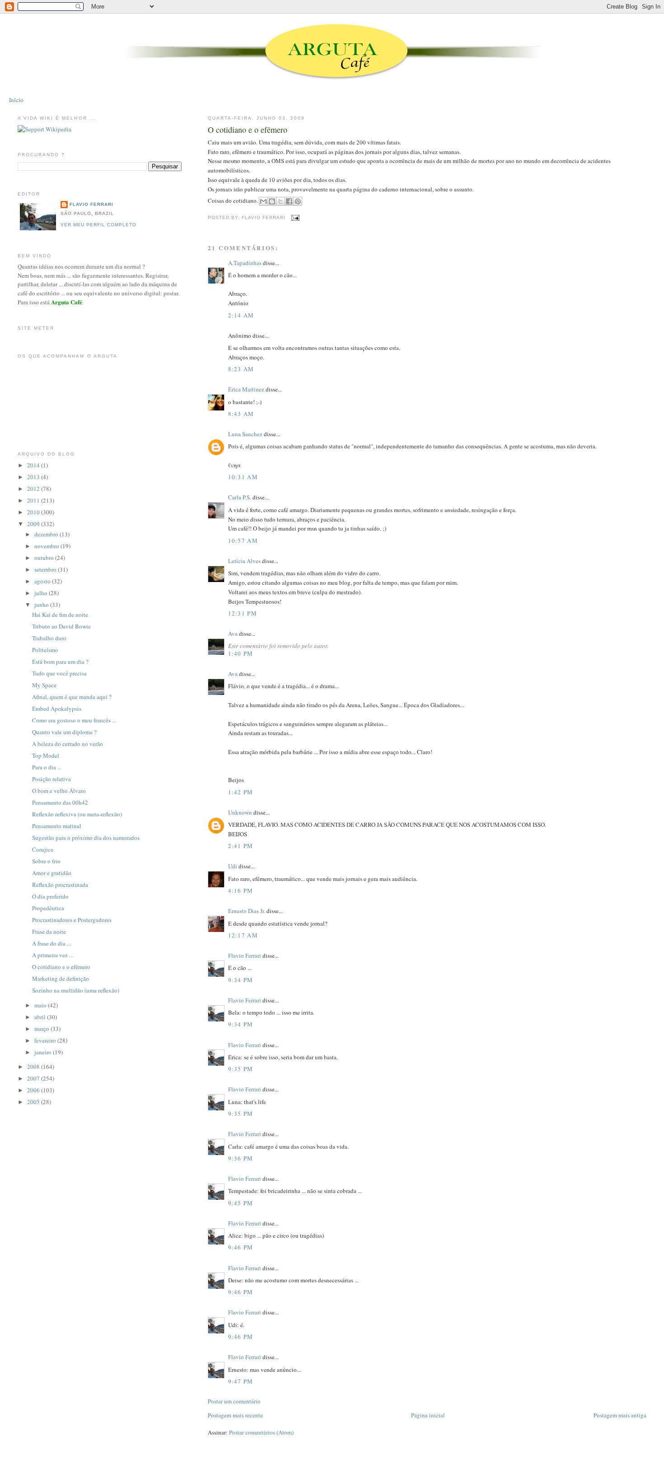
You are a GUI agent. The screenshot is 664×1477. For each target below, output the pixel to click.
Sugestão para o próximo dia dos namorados (86, 838)
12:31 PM (242, 613)
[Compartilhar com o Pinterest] (297, 201)
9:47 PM (240, 1381)
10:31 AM (243, 477)
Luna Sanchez (245, 434)
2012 (34, 489)
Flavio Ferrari (244, 955)
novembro (47, 546)
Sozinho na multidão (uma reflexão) (75, 990)
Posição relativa (51, 779)
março (42, 1029)
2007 (34, 1078)
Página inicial (428, 1415)
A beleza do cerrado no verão (67, 744)
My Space (44, 685)
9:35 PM (240, 1069)
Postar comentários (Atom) (261, 1432)
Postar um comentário (234, 1401)
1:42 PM (240, 792)
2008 (34, 1066)
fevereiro (45, 1040)
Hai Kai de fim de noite (60, 614)
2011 (34, 500)
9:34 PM (240, 980)
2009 (34, 524)
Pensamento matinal (56, 826)
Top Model (45, 755)
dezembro (47, 534)
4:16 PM (240, 890)
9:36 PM (240, 1158)
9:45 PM (240, 1203)
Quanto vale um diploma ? (64, 732)
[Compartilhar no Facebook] (289, 201)
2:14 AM (241, 315)
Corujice (42, 849)
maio (41, 1005)
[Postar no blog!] (271, 201)
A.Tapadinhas (245, 263)
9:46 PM (240, 1247)
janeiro (43, 1052)
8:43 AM (241, 414)
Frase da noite (49, 931)
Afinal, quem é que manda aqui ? (72, 697)
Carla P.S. (239, 497)
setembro (46, 569)
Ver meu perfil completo (98, 224)
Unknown (240, 812)
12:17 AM (243, 935)
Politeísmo (45, 650)
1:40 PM (240, 653)
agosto (43, 581)
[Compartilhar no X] (280, 201)
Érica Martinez (246, 389)
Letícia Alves (244, 561)
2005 (34, 1102)
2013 (34, 477)
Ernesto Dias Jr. (246, 911)
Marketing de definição (60, 978)
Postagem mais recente (235, 1415)
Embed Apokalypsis (56, 708)
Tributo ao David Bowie (61, 626)
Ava (233, 633)
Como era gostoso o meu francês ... (74, 720)
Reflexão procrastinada (60, 885)
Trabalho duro (49, 638)
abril (40, 1017)
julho (41, 593)
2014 (34, 465)
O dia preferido (50, 896)
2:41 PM (240, 846)
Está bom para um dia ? (60, 661)
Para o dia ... (46, 767)
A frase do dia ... (51, 943)
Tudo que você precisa (59, 673)
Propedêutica (48, 908)
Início (16, 100)
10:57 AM (243, 540)
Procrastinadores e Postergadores (72, 920)
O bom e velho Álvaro (59, 791)
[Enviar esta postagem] (294, 217)
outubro (44, 558)
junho (42, 605)
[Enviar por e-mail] (263, 201)
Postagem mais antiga (620, 1415)
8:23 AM (241, 369)
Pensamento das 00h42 (60, 802)
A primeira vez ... (52, 955)
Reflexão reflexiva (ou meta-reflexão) (77, 814)
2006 (34, 1090)
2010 (34, 512)
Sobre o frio (46, 861)
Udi (232, 866)
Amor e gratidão (51, 873)
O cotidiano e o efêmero (247, 129)
